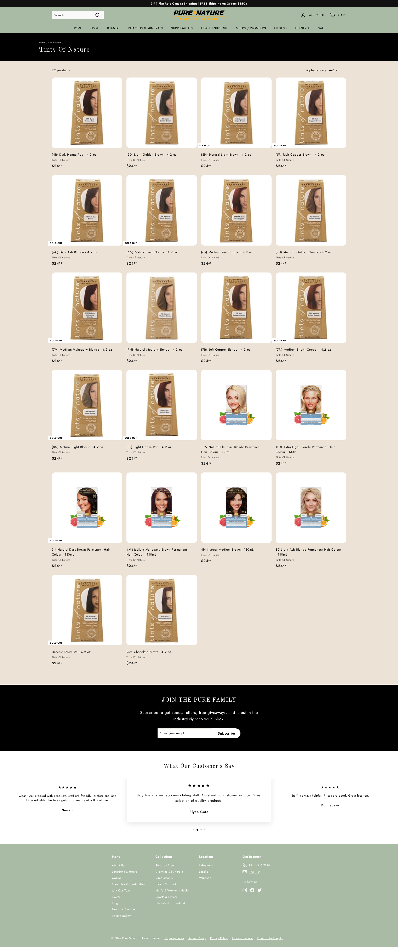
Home (77, 28)
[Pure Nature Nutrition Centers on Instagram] (245, 890)
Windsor (205, 878)
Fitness (280, 28)
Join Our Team (121, 890)
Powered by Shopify (270, 938)
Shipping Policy (174, 938)
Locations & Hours (124, 871)
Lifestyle (302, 28)
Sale (321, 28)
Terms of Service (123, 909)
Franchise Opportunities (128, 884)
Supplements (182, 28)
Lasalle (203, 871)
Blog (115, 903)
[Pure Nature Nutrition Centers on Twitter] (259, 890)
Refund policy (121, 916)
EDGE (94, 28)
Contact (117, 878)
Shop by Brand (165, 865)
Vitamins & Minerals (145, 28)
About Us (118, 865)
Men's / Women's (251, 28)
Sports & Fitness (166, 897)
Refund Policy (197, 938)
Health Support (214, 28)
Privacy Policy (219, 938)
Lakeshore (206, 865)
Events (116, 897)
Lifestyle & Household (170, 903)
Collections (55, 42)
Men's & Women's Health (172, 890)
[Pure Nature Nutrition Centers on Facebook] (252, 890)
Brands (113, 28)
